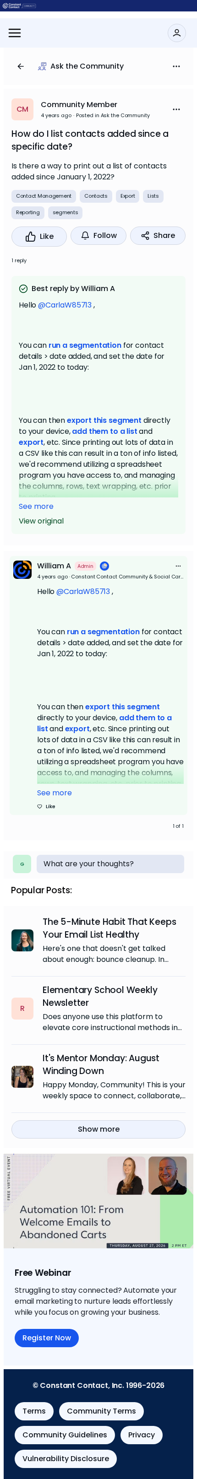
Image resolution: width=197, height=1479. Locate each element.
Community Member (79, 104)
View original (41, 521)
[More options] (178, 566)
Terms (34, 1411)
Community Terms (101, 1411)
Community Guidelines (64, 1435)
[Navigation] (14, 33)
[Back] (20, 66)
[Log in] (177, 33)
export (31, 442)
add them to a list (104, 431)
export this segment (104, 420)
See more (36, 506)
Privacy (141, 1435)
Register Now (46, 1338)
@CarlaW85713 (65, 305)
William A (54, 566)
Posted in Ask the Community (113, 115)
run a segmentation (85, 345)
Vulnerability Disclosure (65, 1458)
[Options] (176, 66)
